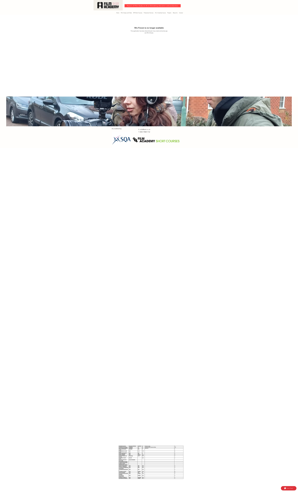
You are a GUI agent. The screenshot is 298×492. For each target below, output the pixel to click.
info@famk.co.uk (145, 129)
